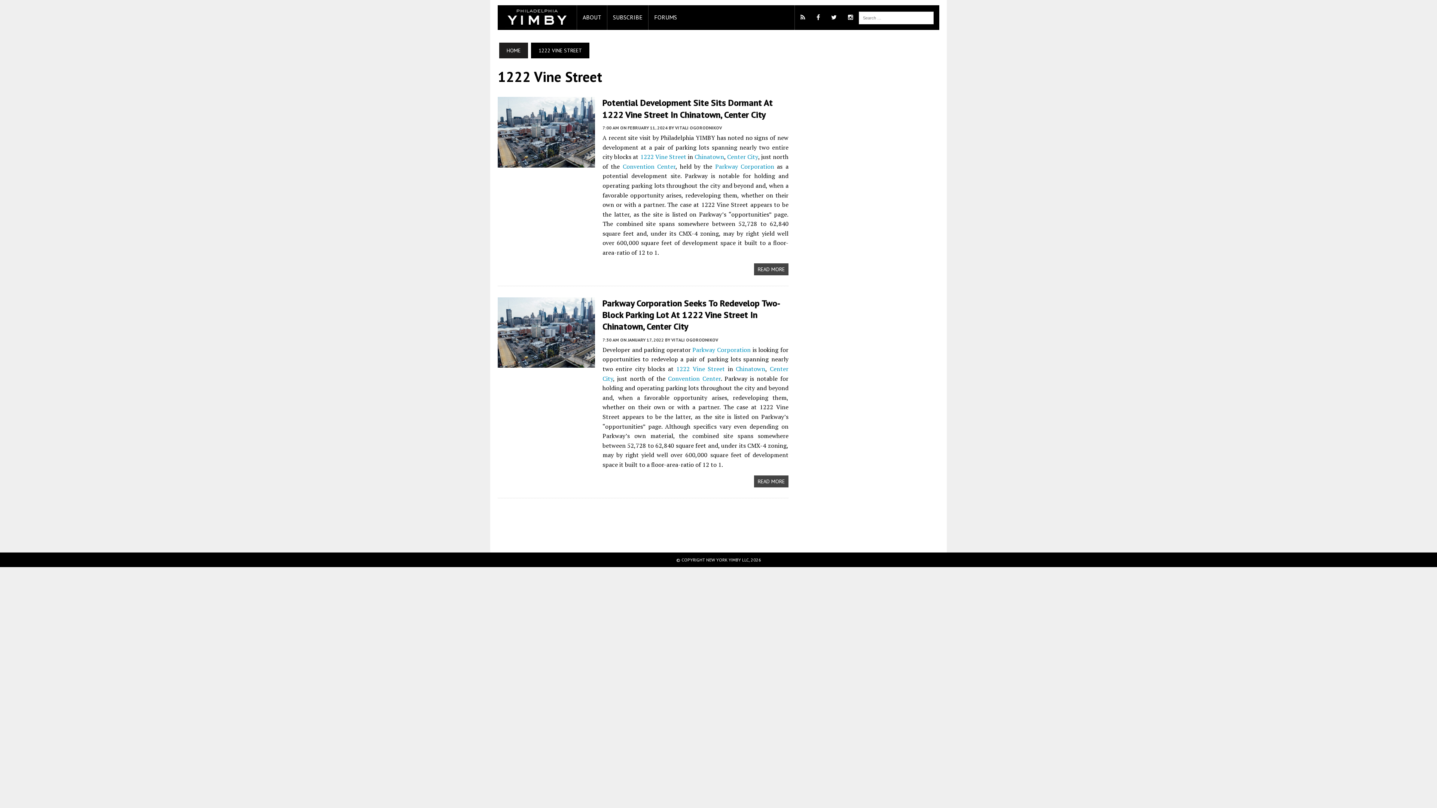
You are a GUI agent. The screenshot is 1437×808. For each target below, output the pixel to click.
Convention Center (649, 166)
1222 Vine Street (663, 157)
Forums (665, 17)
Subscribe (628, 17)
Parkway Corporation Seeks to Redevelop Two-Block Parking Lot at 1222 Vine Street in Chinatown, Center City (691, 314)
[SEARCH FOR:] (896, 17)
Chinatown (709, 157)
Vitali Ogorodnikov (698, 128)
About (592, 17)
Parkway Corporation (744, 166)
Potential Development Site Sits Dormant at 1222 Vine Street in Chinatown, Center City (687, 108)
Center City (742, 157)
